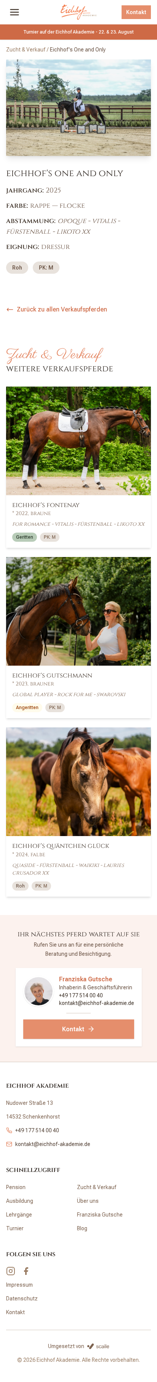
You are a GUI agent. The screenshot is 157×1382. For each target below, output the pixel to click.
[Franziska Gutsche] (38, 991)
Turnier (15, 1228)
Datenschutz (22, 1298)
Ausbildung (19, 1201)
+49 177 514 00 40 (81, 995)
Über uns (88, 1201)
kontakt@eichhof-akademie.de (96, 1003)
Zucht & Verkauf (25, 50)
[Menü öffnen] (14, 12)
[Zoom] (78, 107)
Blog (82, 1228)
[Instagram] (10, 1271)
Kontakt (136, 12)
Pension (16, 1187)
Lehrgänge (19, 1215)
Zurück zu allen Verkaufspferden (62, 309)
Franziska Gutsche (85, 979)
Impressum (19, 1285)
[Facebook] (25, 1271)
